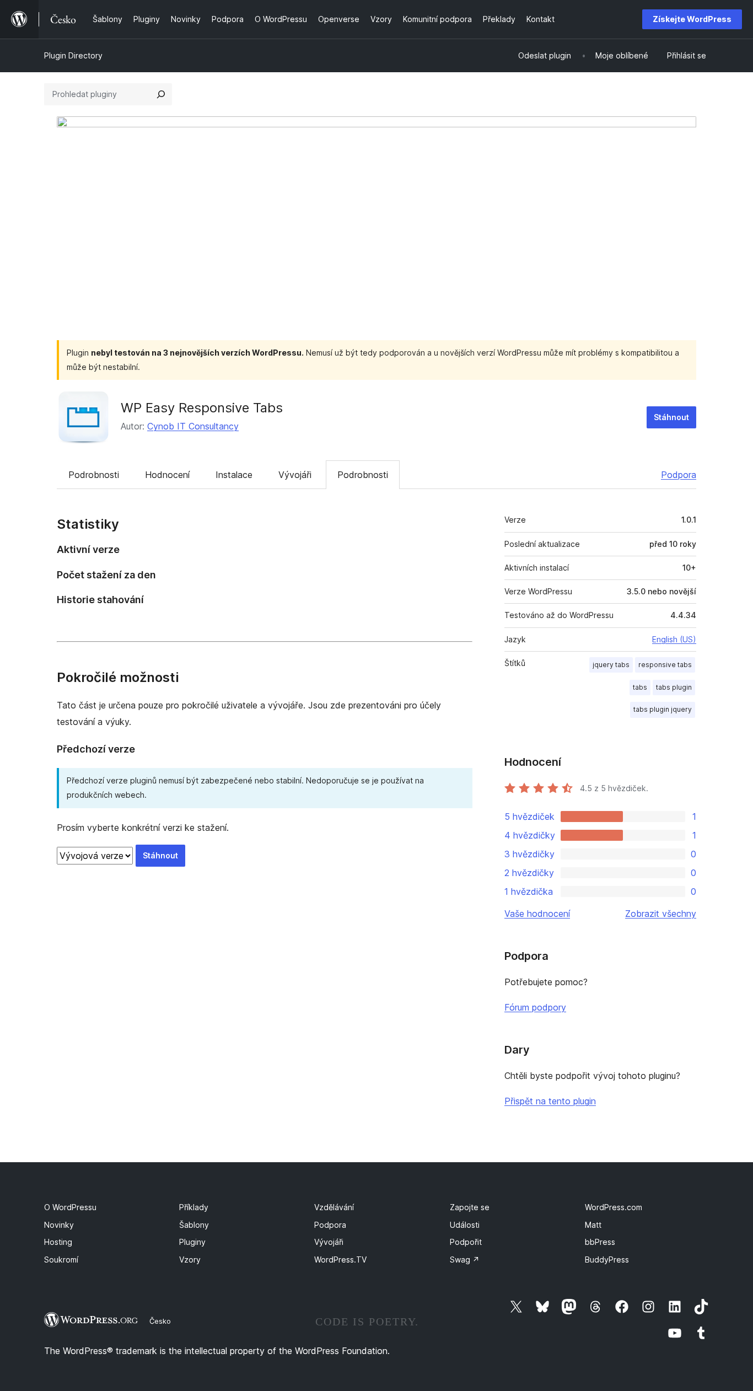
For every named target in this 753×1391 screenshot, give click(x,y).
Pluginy (192, 1242)
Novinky (59, 1224)
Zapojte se (470, 1207)
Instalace (234, 474)
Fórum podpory (535, 1007)
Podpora (678, 474)
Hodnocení (167, 474)
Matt (593, 1224)
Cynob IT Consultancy (193, 426)
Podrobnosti (93, 474)
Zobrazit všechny (660, 913)
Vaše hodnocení (537, 913)
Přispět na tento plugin (550, 1101)
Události (465, 1224)
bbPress (600, 1242)
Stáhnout (671, 417)
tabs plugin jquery (662, 709)
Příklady (193, 1207)
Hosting (58, 1242)
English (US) (674, 639)
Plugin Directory (73, 55)
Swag (465, 1259)
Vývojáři (294, 474)
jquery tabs (611, 664)
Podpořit (466, 1242)
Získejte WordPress (692, 19)
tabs (640, 687)
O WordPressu (70, 1207)
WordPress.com (613, 1207)
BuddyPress (607, 1259)
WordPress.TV (340, 1259)
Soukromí (61, 1259)
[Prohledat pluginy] (161, 94)
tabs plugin (674, 687)
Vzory (190, 1259)
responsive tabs (665, 664)
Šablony (194, 1224)
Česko (160, 1321)
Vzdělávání (334, 1207)
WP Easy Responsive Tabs (202, 408)
